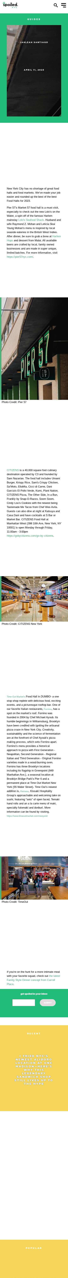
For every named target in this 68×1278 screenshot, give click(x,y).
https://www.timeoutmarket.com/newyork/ (27, 816)
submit (48, 1003)
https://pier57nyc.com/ (20, 256)
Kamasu (24, 791)
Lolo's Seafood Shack (31, 219)
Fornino (47, 709)
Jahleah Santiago (34, 42)
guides (34, 19)
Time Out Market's (16, 697)
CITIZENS (13, 470)
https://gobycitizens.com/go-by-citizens (30, 535)
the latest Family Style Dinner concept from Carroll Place (33, 980)
